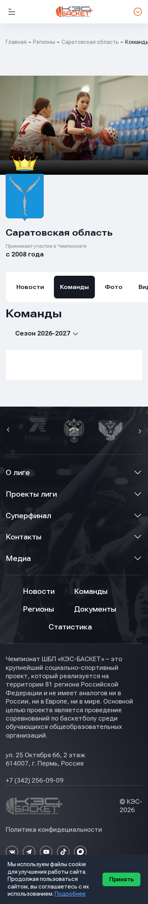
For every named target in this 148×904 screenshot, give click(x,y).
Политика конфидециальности (54, 829)
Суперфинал (28, 515)
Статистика (70, 627)
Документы (95, 609)
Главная (16, 42)
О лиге (18, 472)
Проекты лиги (31, 494)
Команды (74, 287)
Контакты (23, 537)
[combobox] (42, 333)
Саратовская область (90, 42)
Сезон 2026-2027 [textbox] (42, 333)
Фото (114, 287)
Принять (121, 879)
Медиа (18, 558)
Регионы (44, 42)
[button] (9, 430)
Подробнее (70, 894)
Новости (30, 287)
